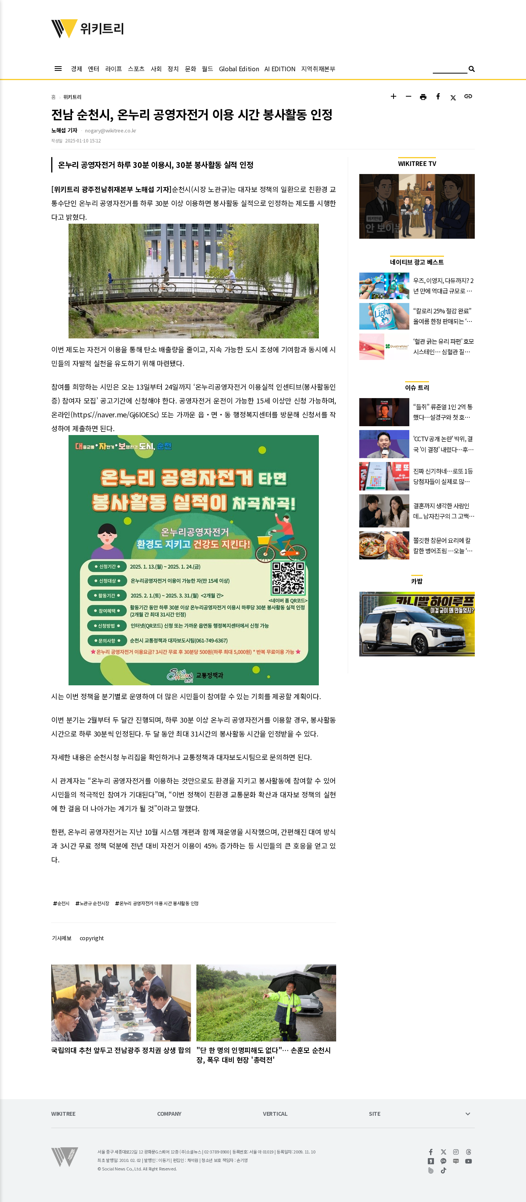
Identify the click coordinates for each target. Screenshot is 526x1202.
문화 (190, 68)
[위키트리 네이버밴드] (431, 1170)
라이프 (113, 68)
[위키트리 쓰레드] (468, 1152)
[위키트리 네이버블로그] (456, 1161)
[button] (393, 97)
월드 (207, 68)
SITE (374, 1114)
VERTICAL (275, 1114)
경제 (76, 68)
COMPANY (169, 1114)
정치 (173, 68)
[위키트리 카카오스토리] (431, 1161)
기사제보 (62, 938)
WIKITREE (63, 1114)
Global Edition (239, 68)
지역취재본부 (318, 68)
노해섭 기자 (64, 130)
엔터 (93, 68)
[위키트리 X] (443, 1152)
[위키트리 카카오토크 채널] (443, 1161)
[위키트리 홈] (64, 35)
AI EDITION (280, 68)
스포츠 (136, 68)
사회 (156, 68)
